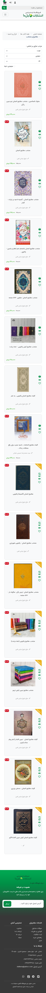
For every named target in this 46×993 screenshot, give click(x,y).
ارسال (7, 903)
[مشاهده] (39, 85)
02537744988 (28, 959)
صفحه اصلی (37, 34)
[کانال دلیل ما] (33, 977)
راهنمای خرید (37, 937)
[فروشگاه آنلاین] (33, 14)
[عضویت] (15, 3)
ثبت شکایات (38, 934)
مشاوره (19, 928)
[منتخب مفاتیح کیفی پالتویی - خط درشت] (23, 351)
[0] (5, 4)
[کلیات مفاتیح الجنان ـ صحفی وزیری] (23, 793)
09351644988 (29, 963)
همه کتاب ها (24, 34)
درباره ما (19, 934)
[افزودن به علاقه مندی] (39, 89)
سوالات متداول (37, 928)
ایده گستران (16, 987)
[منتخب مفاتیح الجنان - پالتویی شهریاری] (23, 548)
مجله (20, 937)
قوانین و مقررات (36, 931)
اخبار (40, 940)
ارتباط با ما (18, 931)
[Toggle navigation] (5, 14)
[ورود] (10, 3)
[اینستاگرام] (38, 977)
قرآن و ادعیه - (12, 34)
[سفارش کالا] (39, 475)
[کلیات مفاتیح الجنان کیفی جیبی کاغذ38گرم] (23, 842)
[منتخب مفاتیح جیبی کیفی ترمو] (23, 695)
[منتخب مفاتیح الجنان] (23, 155)
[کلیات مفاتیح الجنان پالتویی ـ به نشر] (23, 401)
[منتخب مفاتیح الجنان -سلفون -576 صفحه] (23, 302)
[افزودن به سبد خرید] (39, 82)
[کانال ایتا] (28, 977)
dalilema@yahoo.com (25, 966)
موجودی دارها (8, 66)
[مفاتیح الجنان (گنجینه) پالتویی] (23, 499)
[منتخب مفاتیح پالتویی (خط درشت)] (23, 646)
